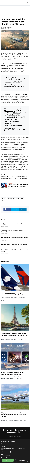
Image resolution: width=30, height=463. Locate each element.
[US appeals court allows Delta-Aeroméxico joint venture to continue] (4, 185)
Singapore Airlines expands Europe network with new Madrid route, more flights (13, 414)
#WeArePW (7, 123)
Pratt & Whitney (10, 128)
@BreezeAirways (9, 111)
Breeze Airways (19, 198)
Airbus (3, 198)
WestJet (19, 158)
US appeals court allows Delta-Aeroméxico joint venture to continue (18, 186)
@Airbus (13, 115)
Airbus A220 (11, 198)
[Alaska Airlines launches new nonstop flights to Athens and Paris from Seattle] (15, 317)
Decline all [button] (22, 460)
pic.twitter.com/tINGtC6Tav (13, 125)
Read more (3, 446)
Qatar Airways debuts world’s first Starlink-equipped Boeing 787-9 (12, 373)
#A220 (18, 115)
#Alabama (16, 113)
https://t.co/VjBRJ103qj (11, 121)
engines (23, 144)
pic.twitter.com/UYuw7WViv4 (14, 82)
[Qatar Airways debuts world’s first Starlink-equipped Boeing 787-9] (15, 356)
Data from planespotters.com (9, 175)
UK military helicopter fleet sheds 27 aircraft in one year (14, 244)
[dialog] (15, 451)
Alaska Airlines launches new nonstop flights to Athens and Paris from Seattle (14, 334)
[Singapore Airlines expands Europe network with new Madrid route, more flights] (15, 397)
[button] (2, 3)
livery (3, 200)
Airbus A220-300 (16, 54)
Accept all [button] (7, 460)
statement (16, 63)
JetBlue (10, 158)
